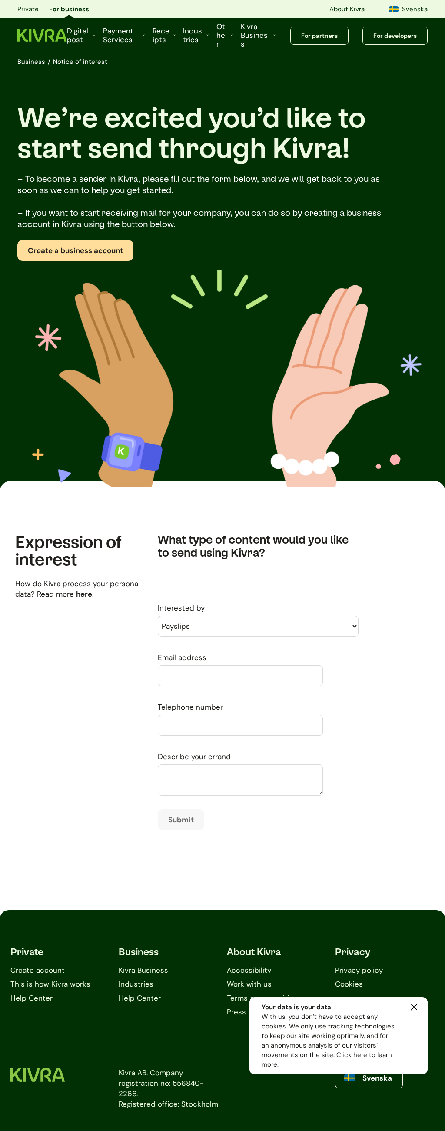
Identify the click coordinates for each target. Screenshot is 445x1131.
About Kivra (347, 9)
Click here (351, 1055)
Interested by (181, 608)
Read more (64, 594)
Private (28, 9)
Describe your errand (194, 756)
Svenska (415, 9)
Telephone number (190, 707)
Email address (182, 657)
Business (31, 61)
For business (69, 9)
